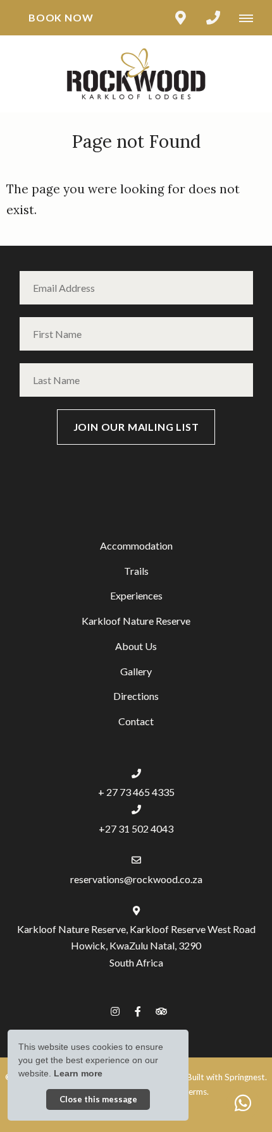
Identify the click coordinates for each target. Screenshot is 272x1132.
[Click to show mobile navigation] (251, 17)
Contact (136, 721)
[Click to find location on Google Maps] (180, 17)
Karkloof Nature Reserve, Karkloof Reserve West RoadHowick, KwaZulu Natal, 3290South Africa (136, 945)
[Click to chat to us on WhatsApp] (242, 1103)
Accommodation (136, 545)
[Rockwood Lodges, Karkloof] (136, 72)
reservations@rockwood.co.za (136, 879)
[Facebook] (138, 1011)
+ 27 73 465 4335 (136, 792)
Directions (136, 696)
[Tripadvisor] (161, 1011)
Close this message (98, 1099)
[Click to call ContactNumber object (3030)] (213, 17)
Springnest (245, 1077)
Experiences (136, 595)
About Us (136, 646)
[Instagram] (115, 1011)
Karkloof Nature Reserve (136, 621)
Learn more (78, 1073)
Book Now (60, 17)
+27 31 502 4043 (136, 828)
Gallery (136, 671)
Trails (136, 571)
